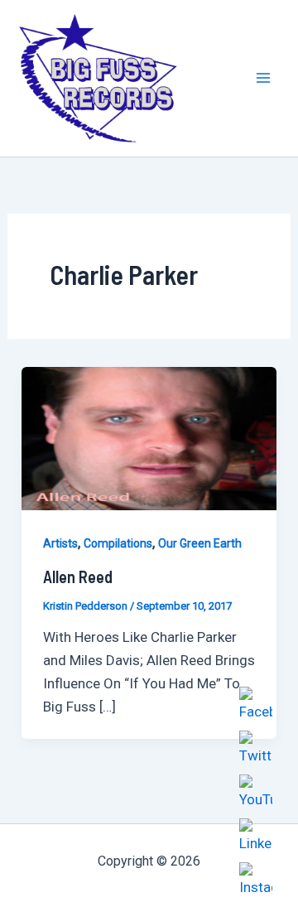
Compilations (118, 543)
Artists (60, 543)
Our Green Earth (200, 543)
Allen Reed (78, 576)
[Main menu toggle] (263, 78)
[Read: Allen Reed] (149, 437)
